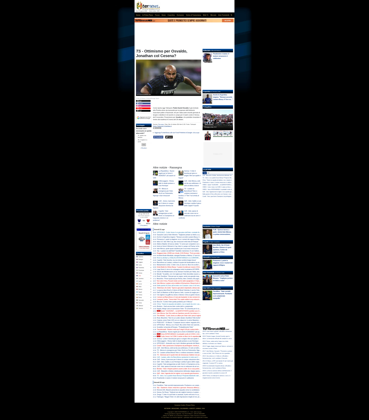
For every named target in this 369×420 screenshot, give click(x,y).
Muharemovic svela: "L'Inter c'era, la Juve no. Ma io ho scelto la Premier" (181, 265)
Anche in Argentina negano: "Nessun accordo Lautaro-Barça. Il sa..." (182, 237)
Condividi (159, 137)
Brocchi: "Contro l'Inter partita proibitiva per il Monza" (175, 302)
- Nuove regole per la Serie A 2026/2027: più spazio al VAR (182, 332)
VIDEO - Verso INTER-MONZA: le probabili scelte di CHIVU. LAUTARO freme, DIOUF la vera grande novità (233, 189)
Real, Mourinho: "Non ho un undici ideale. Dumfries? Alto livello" (179, 318)
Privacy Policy (190, 405)
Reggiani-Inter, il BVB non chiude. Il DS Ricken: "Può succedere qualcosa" (182, 253)
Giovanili (206, 257)
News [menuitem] (164, 15)
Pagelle (206, 242)
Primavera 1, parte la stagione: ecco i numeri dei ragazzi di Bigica (179, 239)
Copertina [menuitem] (171, 15)
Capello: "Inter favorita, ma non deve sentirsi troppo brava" (176, 260)
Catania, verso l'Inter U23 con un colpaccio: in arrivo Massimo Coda (180, 320)
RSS (203, 408)
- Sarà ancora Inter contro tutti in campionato (175, 306)
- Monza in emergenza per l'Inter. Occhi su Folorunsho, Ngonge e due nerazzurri (185, 350)
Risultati (144, 148)
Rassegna (161, 124)
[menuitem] (231, 15)
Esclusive (206, 226)
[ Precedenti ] (144, 225)
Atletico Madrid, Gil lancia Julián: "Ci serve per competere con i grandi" (181, 244)
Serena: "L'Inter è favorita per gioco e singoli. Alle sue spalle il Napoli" (180, 339)
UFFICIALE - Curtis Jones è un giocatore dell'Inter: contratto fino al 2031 (181, 232)
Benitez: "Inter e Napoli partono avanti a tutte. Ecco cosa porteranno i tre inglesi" (184, 369)
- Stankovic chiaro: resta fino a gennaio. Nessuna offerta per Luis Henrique (183, 387)
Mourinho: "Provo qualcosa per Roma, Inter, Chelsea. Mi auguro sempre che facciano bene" (188, 278)
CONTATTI (192, 408)
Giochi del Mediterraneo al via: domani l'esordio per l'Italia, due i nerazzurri (182, 271)
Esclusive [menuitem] (180, 15)
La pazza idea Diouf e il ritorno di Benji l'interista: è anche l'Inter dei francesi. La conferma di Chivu (190, 290)
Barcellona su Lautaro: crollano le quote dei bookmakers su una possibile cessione (185, 262)
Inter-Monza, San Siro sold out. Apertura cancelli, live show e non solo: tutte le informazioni (187, 313)
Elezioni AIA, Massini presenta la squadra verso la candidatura (178, 390)
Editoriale (206, 50)
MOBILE (198, 408)
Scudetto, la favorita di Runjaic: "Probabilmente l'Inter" (175, 327)
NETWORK (167, 408)
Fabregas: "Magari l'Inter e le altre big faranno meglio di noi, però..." (179, 397)
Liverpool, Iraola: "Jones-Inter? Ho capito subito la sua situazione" (179, 299)
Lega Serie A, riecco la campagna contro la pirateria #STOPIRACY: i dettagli (183, 269)
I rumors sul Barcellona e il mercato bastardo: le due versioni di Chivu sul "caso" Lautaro (187, 297)
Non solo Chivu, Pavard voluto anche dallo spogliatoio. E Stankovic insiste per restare (186, 281)
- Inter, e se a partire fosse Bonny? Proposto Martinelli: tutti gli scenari (181, 375)
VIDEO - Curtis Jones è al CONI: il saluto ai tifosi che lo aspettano (221, 187)
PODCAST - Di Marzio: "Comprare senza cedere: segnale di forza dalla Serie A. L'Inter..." (187, 322)
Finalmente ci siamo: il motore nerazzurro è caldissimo (175, 378)
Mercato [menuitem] (213, 15)
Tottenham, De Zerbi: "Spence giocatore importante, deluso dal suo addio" (182, 288)
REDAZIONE (175, 408)
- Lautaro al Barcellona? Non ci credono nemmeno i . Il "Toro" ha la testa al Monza (189, 193)
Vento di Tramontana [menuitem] (193, 15)
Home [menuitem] (138, 15)
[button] (144, 144)
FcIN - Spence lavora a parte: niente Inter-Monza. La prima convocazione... (222, 232)
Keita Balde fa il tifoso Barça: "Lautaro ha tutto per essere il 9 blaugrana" (181, 267)
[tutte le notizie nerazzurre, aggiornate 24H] (148, 6)
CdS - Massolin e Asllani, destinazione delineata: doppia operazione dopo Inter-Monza (226, 175)
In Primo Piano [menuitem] (147, 15)
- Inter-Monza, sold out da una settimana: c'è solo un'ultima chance (192, 183)
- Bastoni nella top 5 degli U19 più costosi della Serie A (180, 329)
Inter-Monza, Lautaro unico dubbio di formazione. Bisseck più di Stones (181, 283)
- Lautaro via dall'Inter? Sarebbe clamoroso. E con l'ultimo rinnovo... (181, 251)
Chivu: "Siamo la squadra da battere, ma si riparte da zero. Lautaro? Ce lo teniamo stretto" (187, 304)
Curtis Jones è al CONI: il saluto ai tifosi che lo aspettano (178, 336)
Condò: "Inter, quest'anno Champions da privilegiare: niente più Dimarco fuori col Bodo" (186, 345)
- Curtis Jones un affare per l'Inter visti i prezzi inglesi (179, 315)
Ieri (208, 173)
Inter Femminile (208, 272)
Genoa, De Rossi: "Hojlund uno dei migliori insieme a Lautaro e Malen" (181, 392)
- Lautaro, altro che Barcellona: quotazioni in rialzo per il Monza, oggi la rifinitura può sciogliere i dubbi (193, 357)
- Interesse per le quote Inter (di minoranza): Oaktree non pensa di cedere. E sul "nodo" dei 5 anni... (191, 355)
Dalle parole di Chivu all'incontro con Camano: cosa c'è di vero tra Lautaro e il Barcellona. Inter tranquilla (192, 285)
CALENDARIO (184, 408)
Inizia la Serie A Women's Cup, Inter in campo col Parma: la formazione (181, 246)
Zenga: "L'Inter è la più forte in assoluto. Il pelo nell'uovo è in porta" (179, 394)
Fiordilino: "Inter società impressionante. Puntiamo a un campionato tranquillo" (183, 385)
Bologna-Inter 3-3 (210, 127)
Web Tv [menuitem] (205, 15)
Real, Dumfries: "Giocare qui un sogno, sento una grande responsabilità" (181, 276)
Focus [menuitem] (157, 15)
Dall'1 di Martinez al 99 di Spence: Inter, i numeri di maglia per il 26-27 (180, 292)
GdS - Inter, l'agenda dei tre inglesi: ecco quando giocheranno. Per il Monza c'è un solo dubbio (229, 191)
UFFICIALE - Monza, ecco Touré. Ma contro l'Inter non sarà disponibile (181, 325)
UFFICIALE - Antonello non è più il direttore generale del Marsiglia (179, 343)
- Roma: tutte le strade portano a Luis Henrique (167, 183)
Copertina (206, 91)
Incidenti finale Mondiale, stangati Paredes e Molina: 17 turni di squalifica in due (184, 255)
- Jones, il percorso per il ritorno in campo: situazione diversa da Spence (183, 359)
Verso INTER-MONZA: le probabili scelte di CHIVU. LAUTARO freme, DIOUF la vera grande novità (192, 334)
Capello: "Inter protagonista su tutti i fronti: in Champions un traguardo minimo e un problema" (163, 215)
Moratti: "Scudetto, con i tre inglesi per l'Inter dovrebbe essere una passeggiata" (184, 274)
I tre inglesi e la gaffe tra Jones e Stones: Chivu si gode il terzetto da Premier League (185, 295)
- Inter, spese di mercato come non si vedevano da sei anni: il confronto (182, 366)
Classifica (140, 253)
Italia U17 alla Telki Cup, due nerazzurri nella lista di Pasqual (177, 241)
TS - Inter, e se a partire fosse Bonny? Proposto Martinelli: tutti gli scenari (223, 178)
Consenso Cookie (180, 405)
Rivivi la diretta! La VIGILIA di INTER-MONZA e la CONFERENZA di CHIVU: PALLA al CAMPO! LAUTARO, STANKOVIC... (199, 258)
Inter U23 (206, 288)
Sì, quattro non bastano (142, 136)
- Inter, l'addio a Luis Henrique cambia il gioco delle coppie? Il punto (192, 203)
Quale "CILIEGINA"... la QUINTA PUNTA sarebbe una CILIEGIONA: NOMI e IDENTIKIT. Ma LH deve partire (195, 311)
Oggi (204, 173)
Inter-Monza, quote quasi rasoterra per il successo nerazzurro (177, 248)
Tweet (170, 137)
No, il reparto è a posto (142, 140)
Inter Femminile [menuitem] (223, 15)
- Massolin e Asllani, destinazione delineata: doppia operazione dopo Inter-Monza (186, 371)
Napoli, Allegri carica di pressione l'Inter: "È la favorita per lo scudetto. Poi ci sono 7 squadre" (188, 308)
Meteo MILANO (144, 229)
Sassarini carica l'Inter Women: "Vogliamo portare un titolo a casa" (179, 235)
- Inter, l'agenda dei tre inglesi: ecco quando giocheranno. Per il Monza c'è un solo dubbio (189, 373)
